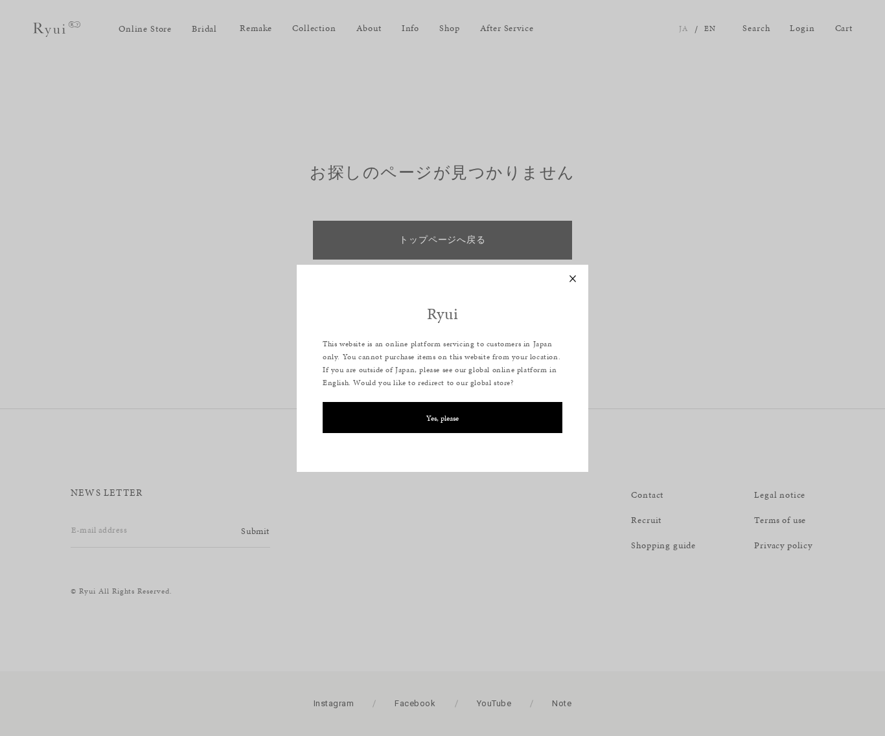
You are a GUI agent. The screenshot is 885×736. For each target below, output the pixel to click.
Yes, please (442, 418)
